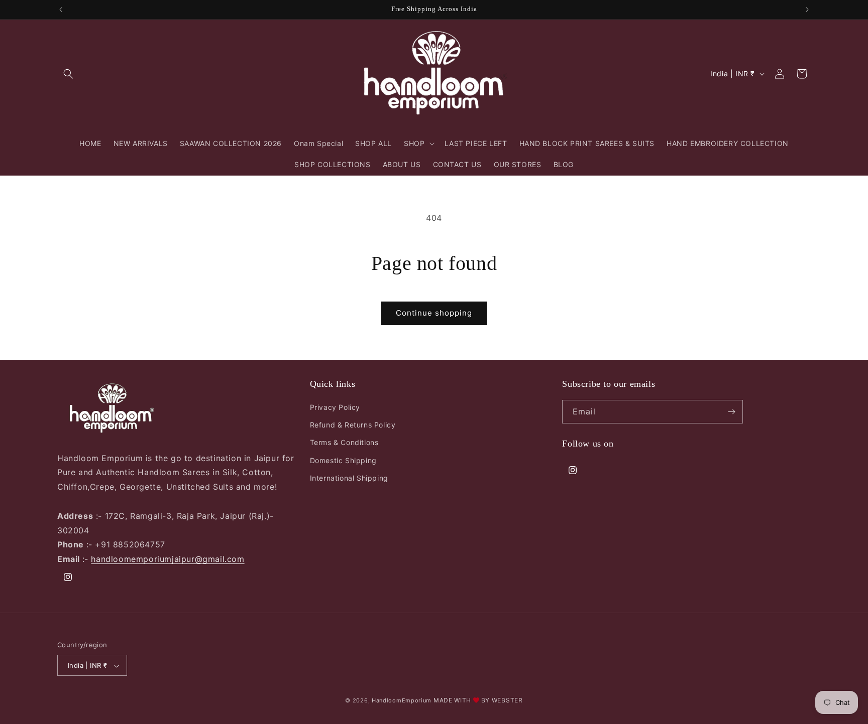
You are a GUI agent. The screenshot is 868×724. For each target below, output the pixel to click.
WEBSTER (507, 700)
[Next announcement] (807, 9)
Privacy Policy (335, 407)
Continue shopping (434, 313)
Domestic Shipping (343, 460)
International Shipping (349, 478)
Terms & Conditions (344, 443)
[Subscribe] (731, 411)
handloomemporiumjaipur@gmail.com (167, 559)
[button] (68, 74)
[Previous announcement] (61, 9)
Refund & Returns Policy (353, 424)
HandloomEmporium (401, 700)
